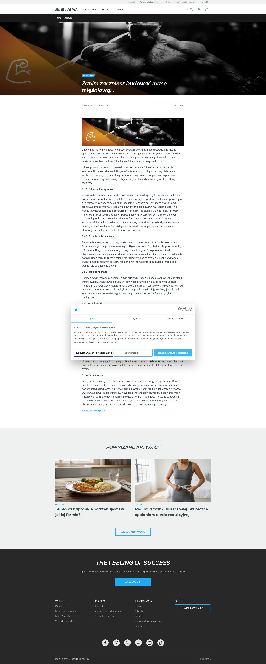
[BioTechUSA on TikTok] (160, 642)
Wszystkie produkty (64, 621)
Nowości (131, 2)
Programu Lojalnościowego (148, 621)
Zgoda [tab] (91, 318)
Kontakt (204, 2)
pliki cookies (83, 659)
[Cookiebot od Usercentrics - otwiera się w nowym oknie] (180, 309)
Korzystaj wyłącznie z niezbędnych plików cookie (94, 353)
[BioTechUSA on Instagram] (116, 642)
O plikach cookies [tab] (174, 318)
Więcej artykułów (133, 532)
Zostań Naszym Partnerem (108, 611)
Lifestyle (67, 18)
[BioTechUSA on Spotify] (138, 642)
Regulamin (205, 659)
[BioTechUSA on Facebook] (105, 642)
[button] (90, 9)
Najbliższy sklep (193, 608)
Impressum (140, 626)
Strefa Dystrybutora (104, 616)
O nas (168, 2)
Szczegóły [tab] (133, 318)
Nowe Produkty (62, 616)
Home (58, 18)
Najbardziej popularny (66, 611)
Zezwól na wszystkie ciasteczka (173, 353)
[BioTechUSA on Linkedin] (149, 642)
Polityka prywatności (65, 659)
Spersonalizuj (131, 353)
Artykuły (139, 611)
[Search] (191, 9)
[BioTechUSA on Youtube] (127, 642)
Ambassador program (186, 2)
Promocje (60, 606)
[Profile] (199, 9)
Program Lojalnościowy (150, 2)
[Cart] (207, 9)
